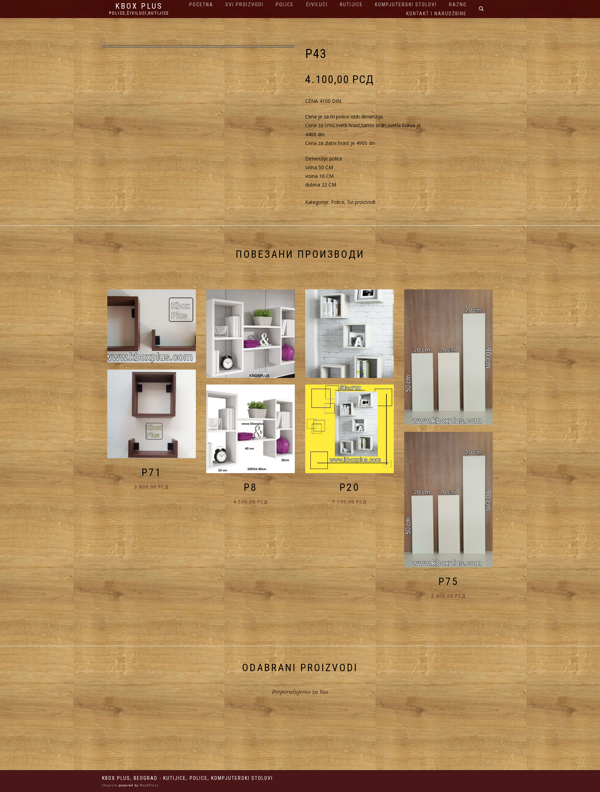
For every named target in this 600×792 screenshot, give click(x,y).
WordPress (149, 785)
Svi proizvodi (244, 4)
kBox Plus (139, 6)
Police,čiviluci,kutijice (139, 13)
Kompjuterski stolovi (406, 4)
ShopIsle (110, 785)
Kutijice (351, 4)
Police (285, 4)
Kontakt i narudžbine (436, 13)
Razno (458, 4)
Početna (201, 4)
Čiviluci (317, 4)
